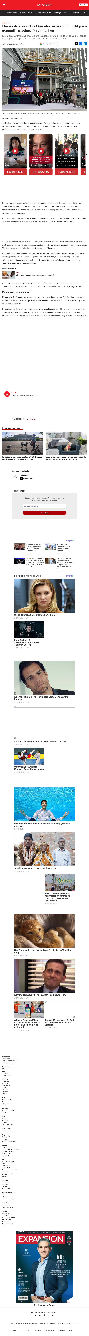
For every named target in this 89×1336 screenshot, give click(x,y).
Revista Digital (83, 5)
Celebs (5, 1122)
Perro (26, 419)
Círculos (5, 1104)
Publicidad (17, 1330)
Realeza (5, 1102)
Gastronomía (7, 1213)
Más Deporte (7, 1203)
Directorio (70, 1330)
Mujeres (76, 13)
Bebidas (5, 1215)
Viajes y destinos (9, 1217)
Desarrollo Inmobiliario (11, 1149)
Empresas (22, 13)
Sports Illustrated (8, 1192)
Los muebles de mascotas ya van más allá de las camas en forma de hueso (66, 458)
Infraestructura (8, 1151)
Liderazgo (6, 1184)
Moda (4, 1106)
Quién (4, 1098)
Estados (5, 1089)
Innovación (6, 1172)
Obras (65, 13)
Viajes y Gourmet (8, 1110)
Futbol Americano (9, 1199)
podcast (14, 392)
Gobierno (5, 1081)
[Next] (84, 442)
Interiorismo (7, 1155)
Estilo (4, 1131)
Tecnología (57, 13)
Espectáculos (7, 1100)
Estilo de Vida (7, 1223)
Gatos (33, 419)
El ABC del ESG (8, 1174)
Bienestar (6, 1221)
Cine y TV (6, 1137)
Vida (17, 272)
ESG (70, 13)
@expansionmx (17, 118)
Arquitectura (7, 1153)
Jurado (4, 1225)
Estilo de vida (7, 1124)
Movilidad (6, 1168)
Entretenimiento (8, 1133)
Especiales (6, 1188)
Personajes (6, 1219)
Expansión (24, 475)
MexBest (5, 1211)
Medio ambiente (8, 1161)
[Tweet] (76, 43)
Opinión (5, 1091)
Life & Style (6, 1129)
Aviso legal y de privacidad (43, 1330)
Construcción (7, 1147)
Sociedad (6, 1093)
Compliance (27, 1330)
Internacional (46, 13)
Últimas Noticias (11, 13)
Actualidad (6, 1182)
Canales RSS (60, 1330)
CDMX (4, 1087)
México (5, 1083)
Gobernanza (7, 1166)
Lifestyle (5, 1205)
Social (4, 1164)
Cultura (5, 1112)
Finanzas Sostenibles (10, 1170)
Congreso (6, 1085)
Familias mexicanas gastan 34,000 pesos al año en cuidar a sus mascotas (22, 458)
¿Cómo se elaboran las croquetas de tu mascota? (35, 275)
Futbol (4, 1194)
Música (5, 1139)
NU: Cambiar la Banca (44, 1305)
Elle (3, 1116)
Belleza (5, 1108)
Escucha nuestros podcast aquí (23, 395)
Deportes (5, 1135)
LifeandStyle (7, 1075)
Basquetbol (6, 1201)
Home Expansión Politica (11, 1061)
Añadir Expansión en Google (49, 44)
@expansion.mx (44, 1315)
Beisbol (5, 1197)
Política (29, 13)
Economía (37, 13)
